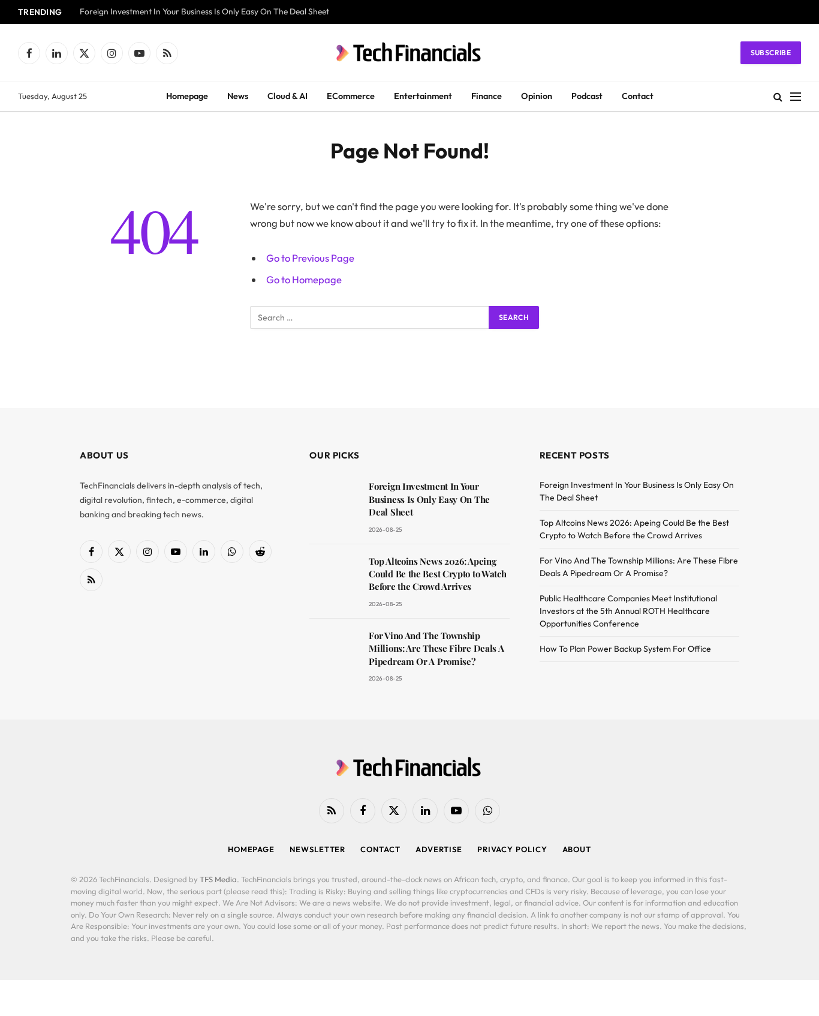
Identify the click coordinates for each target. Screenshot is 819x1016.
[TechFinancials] (409, 53)
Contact (638, 96)
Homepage (187, 96)
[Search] (778, 96)
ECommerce (351, 96)
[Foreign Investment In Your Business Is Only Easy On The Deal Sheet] (333, 503)
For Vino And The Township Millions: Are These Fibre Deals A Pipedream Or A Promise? (436, 648)
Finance (486, 96)
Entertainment (423, 96)
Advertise (438, 849)
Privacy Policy (512, 849)
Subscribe (771, 52)
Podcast (587, 96)
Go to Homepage (304, 279)
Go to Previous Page (310, 257)
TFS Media (218, 879)
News (237, 96)
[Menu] (795, 96)
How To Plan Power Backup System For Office (625, 648)
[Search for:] (370, 317)
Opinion (536, 96)
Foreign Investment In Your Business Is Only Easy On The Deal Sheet (204, 12)
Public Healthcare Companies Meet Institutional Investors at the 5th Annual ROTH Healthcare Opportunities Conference (628, 611)
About (577, 849)
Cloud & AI (287, 96)
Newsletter (317, 849)
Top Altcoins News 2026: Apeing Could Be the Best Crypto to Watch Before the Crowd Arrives (437, 574)
